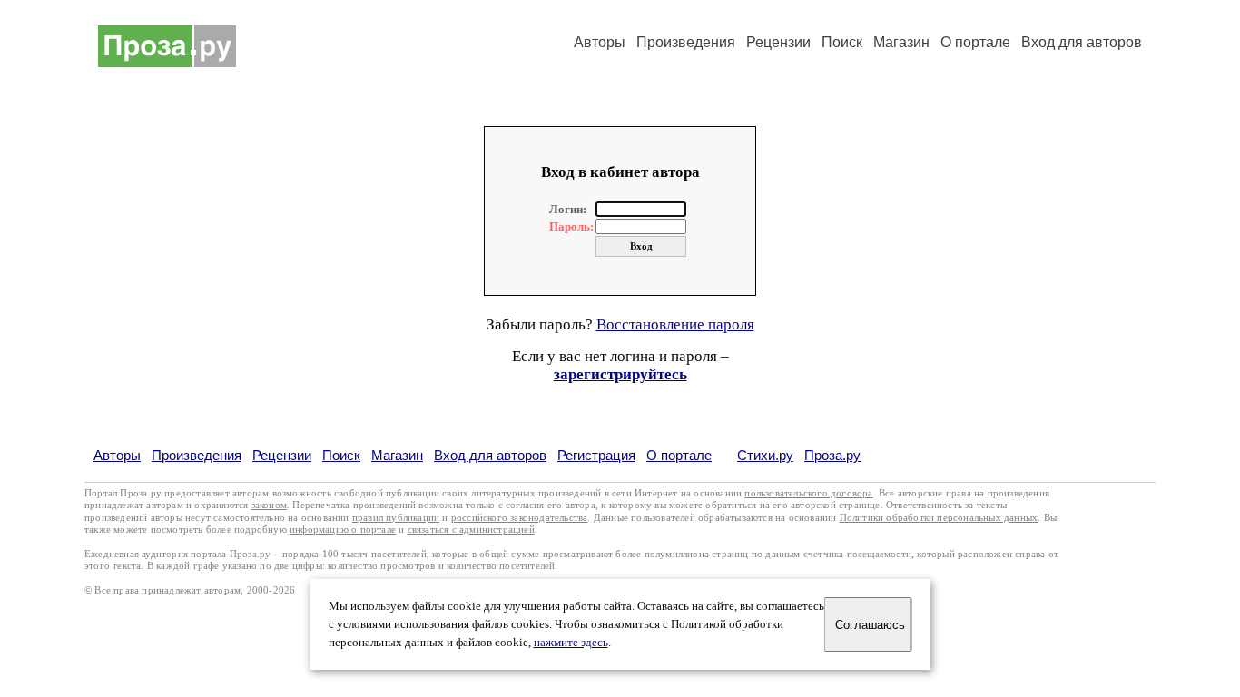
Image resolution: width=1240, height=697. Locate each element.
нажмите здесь (571, 642)
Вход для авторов (1081, 42)
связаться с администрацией (471, 530)
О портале (679, 455)
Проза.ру (832, 455)
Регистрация (596, 455)
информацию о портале (343, 530)
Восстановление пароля (675, 324)
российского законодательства (519, 518)
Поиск (842, 42)
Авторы (599, 42)
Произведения (685, 42)
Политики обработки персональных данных (939, 518)
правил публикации (395, 518)
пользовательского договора (808, 493)
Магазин (901, 42)
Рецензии (778, 42)
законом (269, 505)
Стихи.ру (765, 455)
